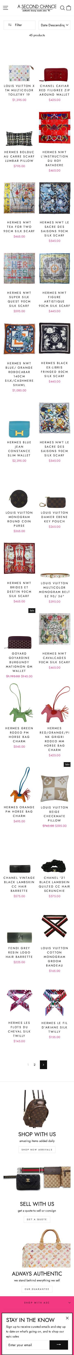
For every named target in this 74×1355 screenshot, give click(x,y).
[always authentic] (37, 1248)
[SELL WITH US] (37, 1179)
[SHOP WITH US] (37, 1109)
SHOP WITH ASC (37, 1302)
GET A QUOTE (37, 1219)
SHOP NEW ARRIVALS (37, 1149)
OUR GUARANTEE (37, 1289)
